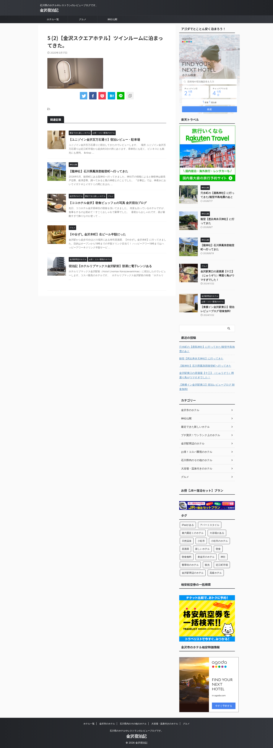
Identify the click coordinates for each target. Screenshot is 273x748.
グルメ (82, 19)
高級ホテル (216, 572)
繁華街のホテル (190, 564)
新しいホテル (202, 548)
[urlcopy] (130, 95)
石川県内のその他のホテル (133, 723)
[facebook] (93, 95)
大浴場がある (217, 532)
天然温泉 (186, 540)
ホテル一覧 (53, 19)
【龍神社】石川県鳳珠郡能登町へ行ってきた (98, 171)
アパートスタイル (209, 524)
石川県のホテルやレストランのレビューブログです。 (136, 730)
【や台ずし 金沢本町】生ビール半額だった (97, 234)
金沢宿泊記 (49, 10)
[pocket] (102, 95)
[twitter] (83, 95)
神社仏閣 (112, 19)
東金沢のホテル (206, 556)
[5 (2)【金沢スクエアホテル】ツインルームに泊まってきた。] (111, 95)
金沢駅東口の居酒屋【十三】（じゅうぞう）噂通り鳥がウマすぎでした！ (217, 275)
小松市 (201, 540)
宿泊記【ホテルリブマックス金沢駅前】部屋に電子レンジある (110, 266)
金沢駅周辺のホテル (193, 572)
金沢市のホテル (107, 723)
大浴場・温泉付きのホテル (164, 723)
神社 (223, 556)
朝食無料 (186, 556)
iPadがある (188, 524)
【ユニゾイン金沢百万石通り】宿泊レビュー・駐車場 (104, 139)
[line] (120, 95)
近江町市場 (222, 564)
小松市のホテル (219, 540)
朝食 (218, 548)
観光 (207, 564)
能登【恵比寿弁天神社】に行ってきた (201, 358)
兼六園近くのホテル (193, 532)
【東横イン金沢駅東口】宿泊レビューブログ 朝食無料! (207, 387)
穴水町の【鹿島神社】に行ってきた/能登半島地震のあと (207, 349)
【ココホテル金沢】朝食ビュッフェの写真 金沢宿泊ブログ (108, 203)
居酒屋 (185, 548)
